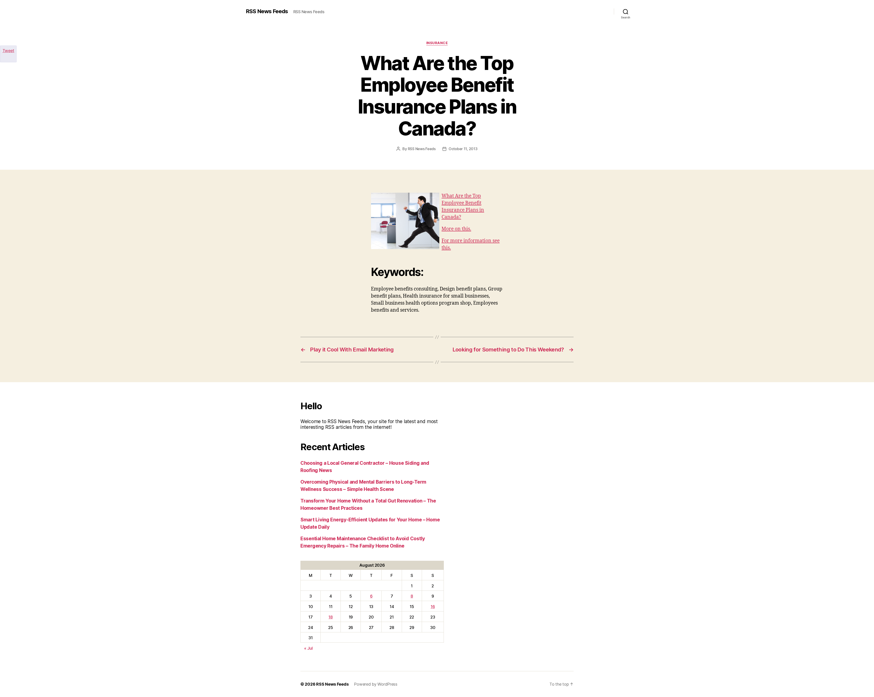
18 (330, 617)
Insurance (437, 43)
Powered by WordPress (375, 684)
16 (433, 606)
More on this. (456, 229)
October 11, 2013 (463, 148)
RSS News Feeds (267, 11)
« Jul (308, 648)
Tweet (8, 50)
